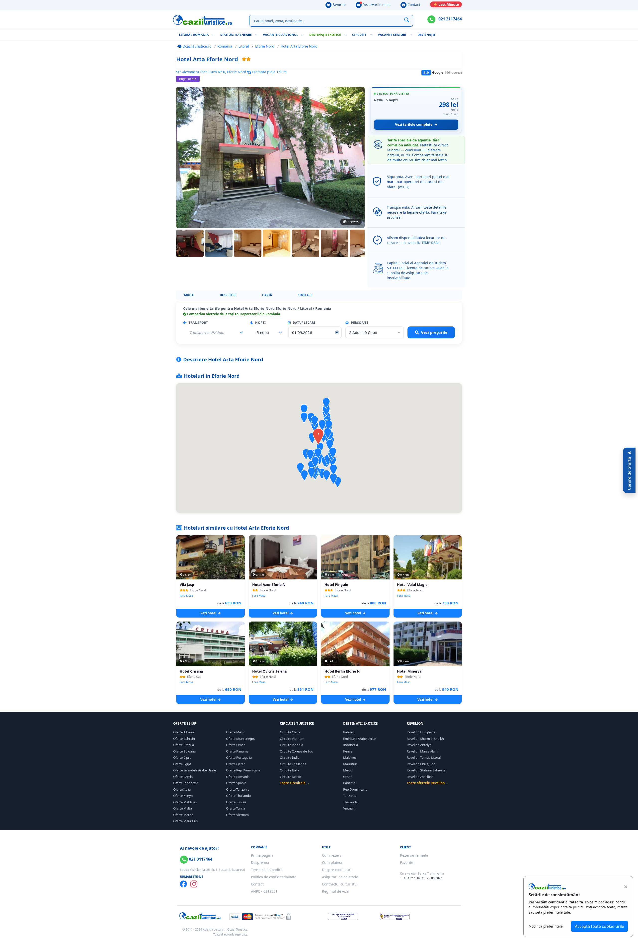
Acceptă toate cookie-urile (599, 926)
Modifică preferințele (546, 926)
